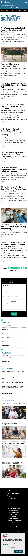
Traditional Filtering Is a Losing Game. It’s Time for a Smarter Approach (13, 356)
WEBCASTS (6, 353)
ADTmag (14, 504)
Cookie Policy (5, 544)
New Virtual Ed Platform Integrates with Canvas (10, 65)
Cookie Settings (12, 547)
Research (25, 10)
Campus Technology (14, 510)
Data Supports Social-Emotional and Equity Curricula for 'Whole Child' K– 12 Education (13, 244)
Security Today (14, 529)
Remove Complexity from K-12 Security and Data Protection (13, 372)
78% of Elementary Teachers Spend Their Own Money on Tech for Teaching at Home (13, 189)
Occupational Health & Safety (14, 520)
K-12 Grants (18, 10)
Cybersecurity (5, 329)
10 (11, 270)
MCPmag (14, 516)
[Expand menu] (26, 2)
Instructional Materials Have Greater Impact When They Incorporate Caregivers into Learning (11, 132)
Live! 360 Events (14, 514)
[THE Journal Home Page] (7, 2)
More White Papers (7, 393)
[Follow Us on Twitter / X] (15, 7)
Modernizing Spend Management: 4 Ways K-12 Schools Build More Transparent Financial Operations (13, 387)
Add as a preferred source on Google (8, 5)
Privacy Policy (13, 301)
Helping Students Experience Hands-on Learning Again (12, 153)
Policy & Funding (6, 337)
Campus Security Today (14, 508)
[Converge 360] (14, 493)
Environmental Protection (14, 512)
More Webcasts (6, 361)
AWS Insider (14, 506)
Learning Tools (6, 333)
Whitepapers (7, 369)
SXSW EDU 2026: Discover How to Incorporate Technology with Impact (13, 404)
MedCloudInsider (14, 518)
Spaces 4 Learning (14, 531)
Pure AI (14, 522)
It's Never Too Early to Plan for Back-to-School (13, 443)
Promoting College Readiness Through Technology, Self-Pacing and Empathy (13, 227)
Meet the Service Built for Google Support (12, 382)
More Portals (5, 345)
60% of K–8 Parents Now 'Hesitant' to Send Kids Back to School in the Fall (14, 85)
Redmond (14, 525)
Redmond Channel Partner (14, 527)
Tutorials (12, 10)
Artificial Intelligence (7, 325)
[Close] (22, 534)
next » (15, 270)
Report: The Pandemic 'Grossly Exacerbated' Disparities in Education (12, 106)
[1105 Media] (14, 499)
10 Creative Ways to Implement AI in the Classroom (12, 377)
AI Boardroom (14, 502)
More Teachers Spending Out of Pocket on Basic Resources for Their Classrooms (13, 30)
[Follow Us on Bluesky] (11, 7)
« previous (4, 268)
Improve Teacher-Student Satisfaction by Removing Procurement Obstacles (12, 462)
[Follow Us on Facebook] (13, 7)
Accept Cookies (19, 551)
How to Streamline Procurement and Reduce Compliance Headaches (13, 424)
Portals (5, 322)
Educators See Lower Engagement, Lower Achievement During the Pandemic (14, 169)
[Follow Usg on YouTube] (17, 7)
